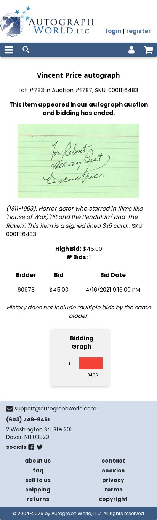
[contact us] (9, 408)
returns (38, 499)
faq (38, 470)
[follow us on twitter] (39, 448)
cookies (113, 470)
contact (113, 460)
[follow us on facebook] (31, 448)
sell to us (38, 480)
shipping (37, 489)
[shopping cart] (148, 49)
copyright (113, 499)
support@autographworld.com (55, 408)
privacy (113, 480)
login (113, 31)
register (138, 31)
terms (113, 489)
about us (38, 460)
